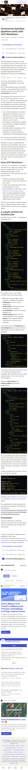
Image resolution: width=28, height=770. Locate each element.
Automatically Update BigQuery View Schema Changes (11, 692)
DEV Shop (18, 754)
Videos (22, 745)
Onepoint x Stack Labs (15, 668)
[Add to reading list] (16, 767)
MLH (24, 754)
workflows (14, 37)
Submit (6, 576)
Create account (21, 2)
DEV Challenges (11, 745)
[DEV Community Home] (6, 2)
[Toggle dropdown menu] (26, 586)
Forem (7, 758)
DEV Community (6, 740)
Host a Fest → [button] (6, 733)
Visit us (14, 663)
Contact (20, 752)
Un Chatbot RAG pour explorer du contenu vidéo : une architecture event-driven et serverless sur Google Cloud (13, 675)
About (15, 752)
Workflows (4, 165)
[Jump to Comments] (10, 767)
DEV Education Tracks (10, 747)
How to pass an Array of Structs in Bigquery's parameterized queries (11, 684)
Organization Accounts (18, 750)
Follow (14, 645)
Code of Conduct (9, 580)
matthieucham (9, 17)
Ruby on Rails (14, 761)
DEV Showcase (8, 752)
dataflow (21, 37)
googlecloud (5, 37)
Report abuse (19, 580)
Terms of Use (23, 756)
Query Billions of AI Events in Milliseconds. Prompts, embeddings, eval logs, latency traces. (13, 607)
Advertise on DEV (7, 750)
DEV (8, 760)
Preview (14, 576)
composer (4, 40)
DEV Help (19, 747)
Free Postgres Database (9, 754)
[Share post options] (25, 767)
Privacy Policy (15, 756)
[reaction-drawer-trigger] (4, 767)
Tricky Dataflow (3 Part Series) (12, 45)
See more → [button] (5, 632)
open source (16, 758)
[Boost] (22, 767)
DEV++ (18, 745)
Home (4, 745)
